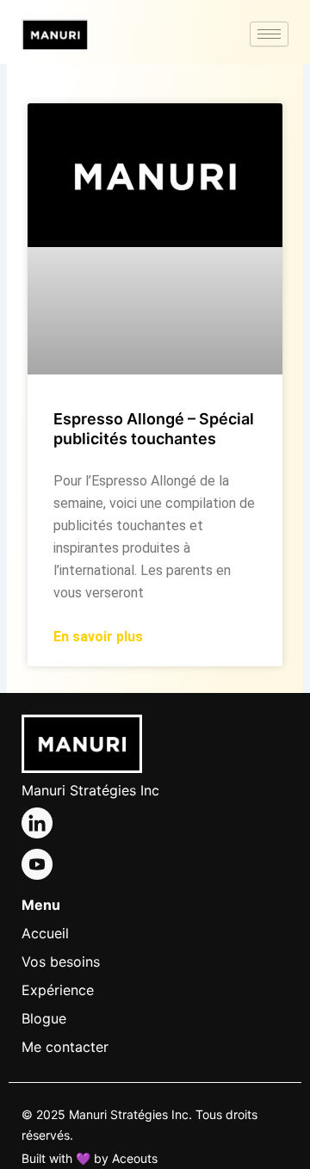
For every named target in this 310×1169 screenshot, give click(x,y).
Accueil (45, 933)
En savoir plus (98, 636)
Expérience (58, 990)
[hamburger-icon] (269, 34)
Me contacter (65, 1046)
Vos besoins (61, 961)
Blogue (44, 1018)
